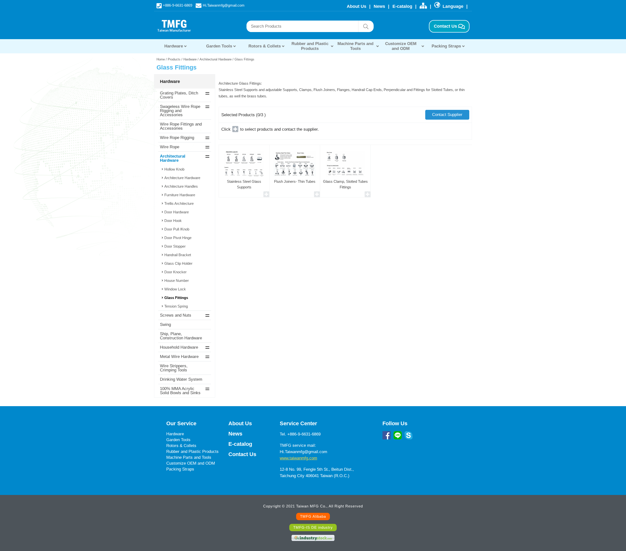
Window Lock (175, 289)
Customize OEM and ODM (400, 46)
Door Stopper (175, 246)
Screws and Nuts (175, 315)
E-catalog (402, 6)
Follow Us (394, 423)
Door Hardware (176, 212)
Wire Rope (169, 147)
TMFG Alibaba (313, 516)
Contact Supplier (447, 114)
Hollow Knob (174, 169)
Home (160, 59)
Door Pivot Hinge (177, 238)
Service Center (298, 423)
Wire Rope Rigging (177, 137)
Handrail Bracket (177, 255)
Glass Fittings (176, 298)
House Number (176, 280)
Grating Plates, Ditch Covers (179, 95)
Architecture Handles (181, 186)
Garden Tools (219, 46)
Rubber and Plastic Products (309, 46)
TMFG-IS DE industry (313, 527)
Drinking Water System (181, 379)
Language (452, 6)
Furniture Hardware (179, 195)
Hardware (173, 46)
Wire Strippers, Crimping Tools (174, 368)
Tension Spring (176, 306)
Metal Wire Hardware (179, 356)
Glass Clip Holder (178, 263)
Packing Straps (446, 46)
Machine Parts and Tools (355, 46)
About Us (356, 6)
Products (174, 59)
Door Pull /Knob (176, 229)
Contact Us (445, 26)
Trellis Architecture (179, 203)
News (379, 6)
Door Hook (173, 220)
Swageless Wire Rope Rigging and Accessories (180, 110)
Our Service (181, 423)
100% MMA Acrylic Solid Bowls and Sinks (180, 390)
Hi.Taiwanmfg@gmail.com (224, 5)
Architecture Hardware (182, 178)
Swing (165, 324)
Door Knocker (175, 272)
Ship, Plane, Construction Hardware (181, 336)
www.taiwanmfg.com (298, 458)
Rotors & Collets (264, 46)
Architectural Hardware (216, 59)
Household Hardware (179, 347)
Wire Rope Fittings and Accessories (181, 126)
